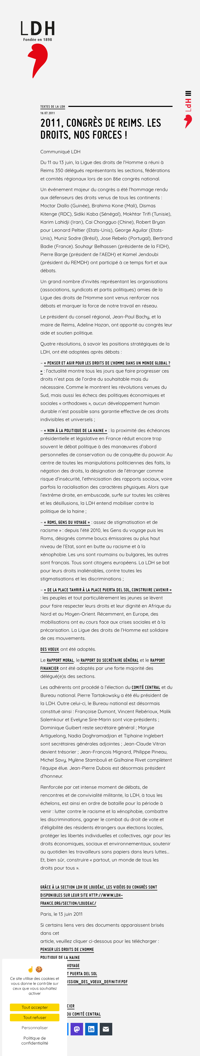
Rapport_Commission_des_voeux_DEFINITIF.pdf (84, 981)
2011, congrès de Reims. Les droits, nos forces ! (100, 128)
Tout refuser (34, 1017)
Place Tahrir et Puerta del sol (68, 973)
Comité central (146, 687)
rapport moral (60, 660)
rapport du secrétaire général (109, 660)
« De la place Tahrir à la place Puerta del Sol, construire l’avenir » (108, 589)
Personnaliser (35, 1027)
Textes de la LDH (52, 106)
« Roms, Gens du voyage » (67, 522)
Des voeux (49, 649)
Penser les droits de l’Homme (67, 949)
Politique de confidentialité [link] (34, 1040)
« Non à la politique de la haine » (75, 430)
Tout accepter (35, 1007)
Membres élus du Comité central (70, 1014)
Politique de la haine (60, 957)
